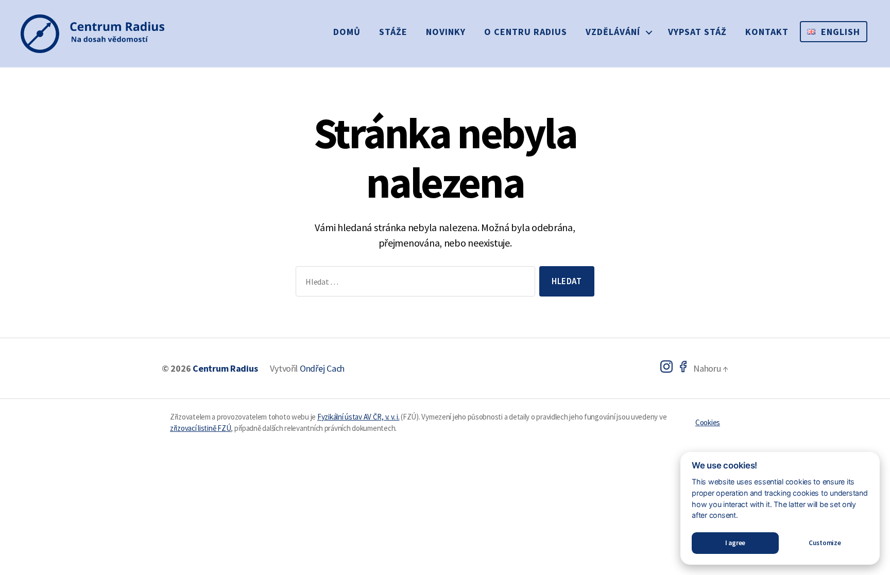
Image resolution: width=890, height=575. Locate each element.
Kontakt (767, 32)
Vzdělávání (613, 32)
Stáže (393, 32)
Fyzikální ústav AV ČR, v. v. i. (358, 417)
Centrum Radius (225, 368)
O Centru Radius (525, 32)
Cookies (707, 422)
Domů (347, 32)
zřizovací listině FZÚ (200, 428)
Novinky (446, 32)
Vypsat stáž (697, 32)
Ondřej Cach (322, 368)
